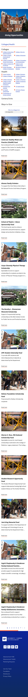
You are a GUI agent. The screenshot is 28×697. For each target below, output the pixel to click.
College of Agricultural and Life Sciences (8, 52)
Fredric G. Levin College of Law (19, 64)
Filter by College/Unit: (14, 110)
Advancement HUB (8, 657)
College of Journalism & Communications (21, 61)
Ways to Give (6, 104)
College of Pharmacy (21, 79)
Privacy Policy (7, 676)
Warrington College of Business (21, 68)
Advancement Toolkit (9, 659)
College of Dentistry (20, 74)
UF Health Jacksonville (6, 90)
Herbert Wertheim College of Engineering (8, 68)
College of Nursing (7, 79)
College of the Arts (20, 52)
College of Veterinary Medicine (21, 82)
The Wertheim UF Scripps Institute (7, 94)
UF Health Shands (20, 86)
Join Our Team (7, 669)
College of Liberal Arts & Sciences (8, 64)
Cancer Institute (7, 74)
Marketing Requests (9, 662)
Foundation (6, 671)
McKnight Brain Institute (6, 87)
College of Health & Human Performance (8, 61)
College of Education (21, 55)
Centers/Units (7, 98)
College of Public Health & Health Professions (7, 83)
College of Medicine (7, 76)
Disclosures (6, 674)
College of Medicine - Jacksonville (21, 77)
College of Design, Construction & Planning (7, 57)
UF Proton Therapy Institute (20, 90)
